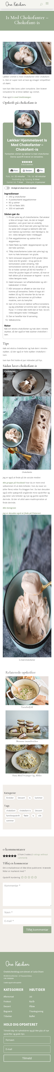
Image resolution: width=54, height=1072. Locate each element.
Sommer (39, 797)
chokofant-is (25, 810)
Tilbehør (8, 1016)
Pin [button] (41, 170)
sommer (10, 820)
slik (39, 815)
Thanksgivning (36, 1011)
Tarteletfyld (27, 707)
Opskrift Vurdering (11, 877)
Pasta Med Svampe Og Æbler (27, 775)
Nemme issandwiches (27, 741)
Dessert (21, 797)
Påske (32, 1006)
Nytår (32, 1001)
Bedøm (28, 170)
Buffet (32, 1016)
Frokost (7, 1001)
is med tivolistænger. (22, 97)
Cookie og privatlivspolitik (12, 982)
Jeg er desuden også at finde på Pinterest (22, 513)
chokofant (10, 810)
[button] (23, 162)
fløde (26, 815)
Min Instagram (9, 508)
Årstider (10, 797)
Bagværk (8, 1011)
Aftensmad (9, 996)
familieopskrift (13, 815)
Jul (30, 996)
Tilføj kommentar (37, 930)
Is (30, 797)
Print (15, 170)
